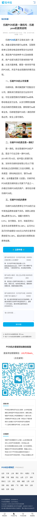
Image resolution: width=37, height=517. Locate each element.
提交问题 (18, 324)
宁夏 (7, 477)
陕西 (2, 489)
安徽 (18, 481)
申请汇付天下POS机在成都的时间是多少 (17, 452)
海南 (21, 485)
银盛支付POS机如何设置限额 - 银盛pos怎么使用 (20, 449)
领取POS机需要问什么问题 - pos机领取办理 (18, 440)
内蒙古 (27, 473)
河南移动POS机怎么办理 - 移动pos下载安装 (18, 419)
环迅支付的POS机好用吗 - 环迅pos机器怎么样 (19, 455)
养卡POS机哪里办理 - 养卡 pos (15, 334)
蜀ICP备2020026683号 (28, 508)
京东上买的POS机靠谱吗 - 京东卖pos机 (17, 443)
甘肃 (7, 489)
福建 (23, 481)
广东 (17, 485)
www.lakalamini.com (10, 266)
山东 (32, 481)
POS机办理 (23, 516)
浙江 (13, 481)
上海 (12, 473)
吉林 (31, 477)
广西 (32, 473)
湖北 (7, 485)
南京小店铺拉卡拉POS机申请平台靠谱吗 (17, 422)
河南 (2, 485)
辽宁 (26, 477)
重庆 (17, 473)
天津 (7, 473)
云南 (31, 485)
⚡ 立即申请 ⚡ (18, 249)
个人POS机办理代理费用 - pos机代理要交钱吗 (19, 336)
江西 (28, 481)
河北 (17, 477)
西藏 (2, 477)
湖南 (12, 485)
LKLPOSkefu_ (27, 353)
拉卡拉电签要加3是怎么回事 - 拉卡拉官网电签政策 (20, 446)
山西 (21, 477)
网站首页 (4, 516)
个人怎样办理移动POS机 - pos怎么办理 (17, 425)
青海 (12, 489)
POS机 (12, 39)
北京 (2, 473)
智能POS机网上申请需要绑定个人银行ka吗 (18, 416)
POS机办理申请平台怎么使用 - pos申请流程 (18, 410)
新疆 (12, 477)
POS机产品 (14, 516)
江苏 (9, 481)
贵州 (26, 485)
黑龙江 (3, 481)
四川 (21, 473)
